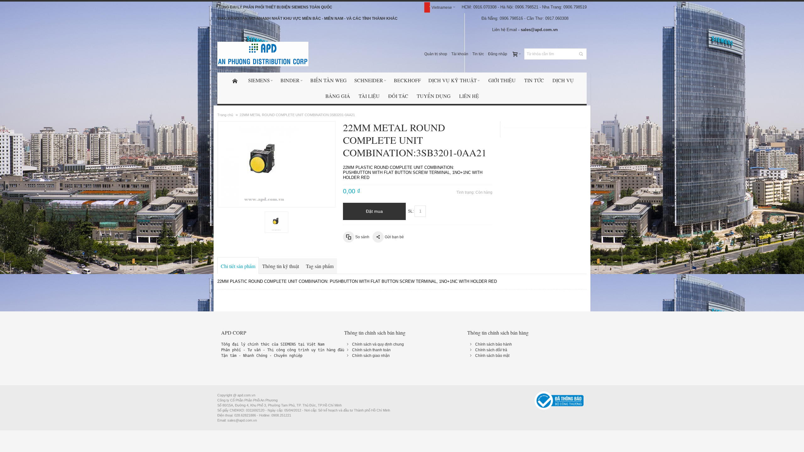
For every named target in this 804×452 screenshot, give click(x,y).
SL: (411, 211)
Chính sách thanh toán (371, 350)
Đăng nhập (497, 54)
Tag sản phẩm (320, 266)
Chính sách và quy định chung (378, 344)
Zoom (276, 164)
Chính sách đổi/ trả (491, 350)
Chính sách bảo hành (493, 344)
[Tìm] (581, 54)
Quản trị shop (435, 54)
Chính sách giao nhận (371, 355)
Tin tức (478, 54)
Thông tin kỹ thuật (280, 266)
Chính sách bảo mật (492, 355)
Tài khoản (459, 54)
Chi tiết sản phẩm (238, 266)
